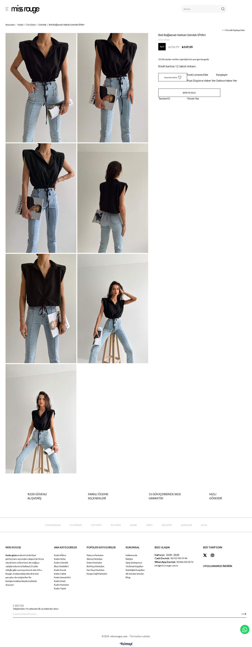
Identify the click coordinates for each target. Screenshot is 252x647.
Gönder (243, 614)
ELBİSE (133, 525)
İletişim (129, 559)
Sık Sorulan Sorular (135, 573)
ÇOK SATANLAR (53, 525)
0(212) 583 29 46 (178, 558)
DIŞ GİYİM (167, 525)
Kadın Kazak (60, 570)
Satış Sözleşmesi (134, 562)
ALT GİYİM (116, 525)
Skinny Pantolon (94, 559)
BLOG (204, 525)
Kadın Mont (59, 581)
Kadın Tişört (60, 588)
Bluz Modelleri (61, 566)
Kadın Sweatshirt (62, 577)
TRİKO (149, 525)
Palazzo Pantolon (95, 555)
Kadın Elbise (60, 555)
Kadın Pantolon (61, 584)
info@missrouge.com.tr (166, 565)
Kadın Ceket (60, 573)
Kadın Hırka (59, 559)
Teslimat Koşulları (134, 566)
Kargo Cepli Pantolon (97, 573)
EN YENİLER (76, 525)
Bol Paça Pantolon (95, 566)
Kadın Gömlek (61, 562)
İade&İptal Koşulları (135, 570)
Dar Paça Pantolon (95, 570)
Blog (128, 577)
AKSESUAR (186, 525)
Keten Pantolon (94, 562)
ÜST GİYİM (96, 525)
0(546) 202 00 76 (185, 561)
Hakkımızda (131, 555)
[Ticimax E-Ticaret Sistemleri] (126, 644)
